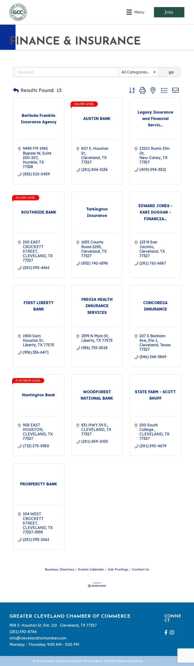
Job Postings (118, 569)
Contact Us (140, 569)
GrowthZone (153, 661)
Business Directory (59, 569)
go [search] (171, 72)
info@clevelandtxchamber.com (37, 638)
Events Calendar (91, 569)
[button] (16, 90)
